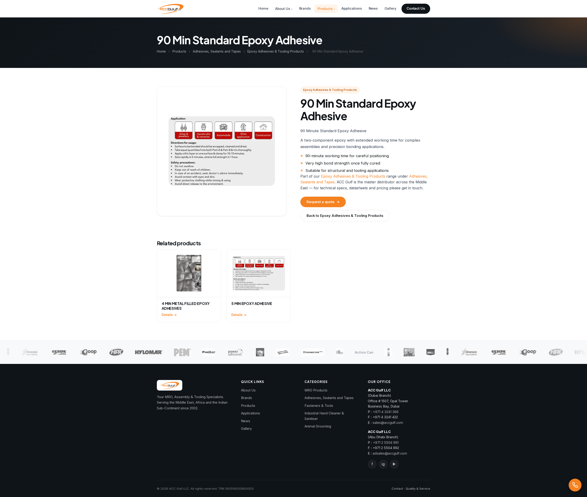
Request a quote (323, 202)
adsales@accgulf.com (390, 453)
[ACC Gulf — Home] (170, 9)
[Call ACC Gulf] (575, 485)
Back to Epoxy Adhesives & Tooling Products (345, 216)
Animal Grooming (318, 426)
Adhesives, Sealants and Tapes (217, 51)
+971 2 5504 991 (386, 443)
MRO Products (316, 390)
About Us (282, 9)
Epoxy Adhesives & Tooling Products (275, 51)
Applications (351, 8)
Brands (305, 8)
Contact (397, 488)
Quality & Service (418, 488)
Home (263, 8)
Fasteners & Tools (319, 406)
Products (325, 9)
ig (383, 464)
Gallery (390, 8)
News (373, 8)
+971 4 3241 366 (386, 412)
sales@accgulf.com (388, 423)
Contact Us (416, 8)
